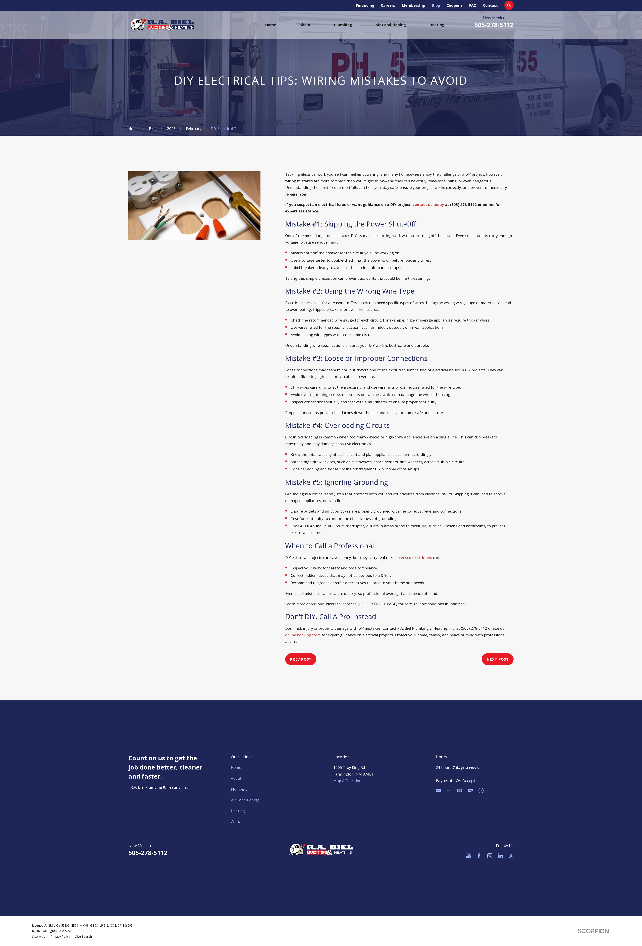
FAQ (472, 5)
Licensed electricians (414, 557)
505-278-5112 (494, 25)
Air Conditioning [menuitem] (391, 24)
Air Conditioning (245, 799)
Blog (436, 5)
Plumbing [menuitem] (343, 24)
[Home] (161, 24)
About (236, 778)
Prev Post (300, 659)
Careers (388, 5)
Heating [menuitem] (436, 24)
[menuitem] (38, 936)
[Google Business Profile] (468, 855)
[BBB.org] (511, 855)
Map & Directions (348, 780)
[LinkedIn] (500, 855)
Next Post (498, 659)
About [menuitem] (305, 24)
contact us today (428, 204)
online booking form (303, 634)
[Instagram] (489, 855)
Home (236, 767)
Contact (490, 5)
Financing (365, 5)
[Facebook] (479, 855)
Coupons (454, 5)
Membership (413, 5)
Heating (238, 810)
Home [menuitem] (270, 24)
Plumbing (239, 789)
